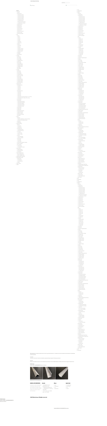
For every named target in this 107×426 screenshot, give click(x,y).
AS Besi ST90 (81, 41)
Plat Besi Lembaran (20, 48)
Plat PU (80, 312)
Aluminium (79, 13)
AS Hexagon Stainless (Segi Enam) (83, 109)
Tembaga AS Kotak (19, 60)
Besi (17, 34)
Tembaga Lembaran (81, 68)
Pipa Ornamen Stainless (82, 103)
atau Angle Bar (34, 353)
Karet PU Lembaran (20, 137)
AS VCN (80, 43)
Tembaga (18, 55)
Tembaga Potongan (20, 66)
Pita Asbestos (20, 159)
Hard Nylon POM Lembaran (82, 305)
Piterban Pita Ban (81, 339)
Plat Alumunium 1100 (20, 14)
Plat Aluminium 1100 (82, 16)
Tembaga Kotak (81, 63)
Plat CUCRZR (19, 68)
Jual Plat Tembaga (81, 243)
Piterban (18, 162)
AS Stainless (80, 89)
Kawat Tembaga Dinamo (20, 152)
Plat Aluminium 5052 (82, 188)
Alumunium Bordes (19, 28)
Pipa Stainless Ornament (21, 101)
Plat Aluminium (81, 15)
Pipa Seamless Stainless (82, 105)
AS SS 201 (19, 86)
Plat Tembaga (80, 61)
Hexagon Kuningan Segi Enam (83, 82)
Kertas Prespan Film (81, 154)
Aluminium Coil (81, 202)
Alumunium (18, 11)
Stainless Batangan (81, 284)
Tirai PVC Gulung (19, 145)
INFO (78, 178)
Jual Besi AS (81, 216)
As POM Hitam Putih (20, 129)
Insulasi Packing (80, 166)
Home (78, 9)
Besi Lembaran (81, 51)
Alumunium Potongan (20, 33)
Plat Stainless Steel (20, 90)
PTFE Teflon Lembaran (82, 138)
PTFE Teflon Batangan (82, 137)
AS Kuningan (80, 75)
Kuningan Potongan (20, 81)
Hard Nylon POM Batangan (82, 133)
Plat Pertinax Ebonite (81, 146)
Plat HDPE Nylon (81, 131)
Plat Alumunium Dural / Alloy (21, 21)
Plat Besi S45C (81, 50)
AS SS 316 (19, 88)
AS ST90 (19, 39)
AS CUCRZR (18, 67)
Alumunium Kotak (19, 32)
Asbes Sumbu (81, 172)
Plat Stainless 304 (81, 97)
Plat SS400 (19, 45)
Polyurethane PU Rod (82, 140)
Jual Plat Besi (81, 54)
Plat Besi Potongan (20, 49)
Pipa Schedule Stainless (82, 106)
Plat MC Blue (19, 141)
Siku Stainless (80, 111)
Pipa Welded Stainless (82, 104)
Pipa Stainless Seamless (21, 102)
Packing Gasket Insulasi (20, 157)
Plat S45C (19, 47)
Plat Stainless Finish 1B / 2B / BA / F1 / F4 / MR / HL (25, 96)
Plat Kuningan (80, 76)
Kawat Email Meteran (81, 159)
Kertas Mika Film (81, 326)
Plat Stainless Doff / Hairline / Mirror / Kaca (24, 97)
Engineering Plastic (19, 123)
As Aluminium (80, 14)
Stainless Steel (19, 83)
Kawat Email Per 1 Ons (82, 158)
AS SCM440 (19, 41)
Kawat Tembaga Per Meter (20, 155)
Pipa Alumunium (19, 25)
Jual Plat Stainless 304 (82, 117)
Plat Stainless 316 (81, 98)
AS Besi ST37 (81, 209)
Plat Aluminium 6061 (82, 20)
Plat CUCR (80, 71)
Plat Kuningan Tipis (20, 82)
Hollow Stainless (81, 110)
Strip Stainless (81, 271)
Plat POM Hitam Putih (21, 130)
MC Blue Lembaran (81, 145)
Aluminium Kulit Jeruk (82, 33)
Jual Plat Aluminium (82, 22)
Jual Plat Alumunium (20, 20)
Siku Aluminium (81, 29)
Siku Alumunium (19, 27)
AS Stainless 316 (81, 92)
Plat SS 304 (19, 93)
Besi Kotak (80, 56)
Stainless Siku (19, 109)
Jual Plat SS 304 (81, 99)
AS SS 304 (19, 87)
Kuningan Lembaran (20, 80)
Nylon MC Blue (19, 138)
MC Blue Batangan (81, 144)
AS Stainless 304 (81, 90)
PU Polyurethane (81, 139)
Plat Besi (80, 47)
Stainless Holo (19, 108)
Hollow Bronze (19, 122)
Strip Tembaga (19, 59)
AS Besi (18, 35)
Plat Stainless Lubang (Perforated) (83, 112)
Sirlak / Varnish (19, 163)
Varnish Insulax (81, 174)
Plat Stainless (80, 95)
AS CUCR (80, 70)
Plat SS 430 (19, 95)
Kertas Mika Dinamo (20, 150)
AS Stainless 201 (81, 91)
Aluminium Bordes (81, 30)
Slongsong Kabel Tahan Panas (21, 156)
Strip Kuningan (19, 73)
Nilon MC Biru (80, 143)
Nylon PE (18, 124)
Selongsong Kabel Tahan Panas (83, 164)
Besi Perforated (19, 54)
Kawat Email (19, 61)
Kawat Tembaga (81, 64)
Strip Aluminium (81, 28)
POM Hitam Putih (19, 128)
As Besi (80, 37)
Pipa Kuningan (19, 76)
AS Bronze (18, 117)
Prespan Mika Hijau (19, 149)
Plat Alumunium (19, 13)
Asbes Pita (80, 171)
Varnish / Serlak (80, 173)
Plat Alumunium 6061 (21, 18)
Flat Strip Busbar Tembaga (82, 62)
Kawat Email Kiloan (81, 160)
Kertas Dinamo (19, 148)
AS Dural (18, 12)
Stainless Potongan (81, 116)
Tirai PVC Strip (81, 150)
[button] (46, 10)
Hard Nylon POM (81, 132)
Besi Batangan (81, 44)
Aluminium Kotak (81, 34)
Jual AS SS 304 (81, 264)
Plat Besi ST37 (81, 49)
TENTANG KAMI (79, 181)
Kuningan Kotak (81, 78)
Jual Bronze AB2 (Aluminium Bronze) (83, 126)
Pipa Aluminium (81, 27)
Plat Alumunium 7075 (21, 19)
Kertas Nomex (19, 151)
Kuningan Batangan (81, 83)
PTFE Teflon (19, 131)
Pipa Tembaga (19, 62)
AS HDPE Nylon (81, 130)
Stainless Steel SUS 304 (82, 118)
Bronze (18, 116)
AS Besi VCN (19, 42)
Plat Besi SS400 (81, 48)
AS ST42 (19, 38)
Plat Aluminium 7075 (82, 21)
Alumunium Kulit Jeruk (20, 31)
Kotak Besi (18, 53)
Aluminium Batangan (81, 35)
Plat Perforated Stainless (20, 110)
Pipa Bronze (19, 121)
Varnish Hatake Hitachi (82, 346)
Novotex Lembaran (19, 143)
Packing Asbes (19, 158)
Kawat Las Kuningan (20, 75)
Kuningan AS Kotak (19, 74)
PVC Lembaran (19, 144)
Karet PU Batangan (20, 136)
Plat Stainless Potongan (20, 114)
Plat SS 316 (19, 94)
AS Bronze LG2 (81, 123)
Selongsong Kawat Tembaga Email (83, 165)
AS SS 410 (19, 89)
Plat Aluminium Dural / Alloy (83, 23)
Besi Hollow (80, 55)
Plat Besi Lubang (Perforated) (83, 57)
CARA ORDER (79, 179)
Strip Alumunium (19, 26)
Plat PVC (80, 319)
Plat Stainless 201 (81, 96)
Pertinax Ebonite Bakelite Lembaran (22, 142)
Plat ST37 (19, 46)
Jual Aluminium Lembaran (82, 195)
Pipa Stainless (19, 100)
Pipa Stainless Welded (21, 103)
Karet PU (18, 135)
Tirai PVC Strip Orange (82, 151)
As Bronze (80, 291)
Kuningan (18, 69)
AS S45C (19, 40)
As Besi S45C (81, 42)
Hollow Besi (18, 52)
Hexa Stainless (19, 107)
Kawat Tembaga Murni (82, 161)
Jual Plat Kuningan (81, 257)
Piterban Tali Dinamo (81, 167)
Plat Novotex (80, 147)
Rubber (18, 164)
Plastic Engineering (80, 298)
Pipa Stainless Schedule (21, 104)
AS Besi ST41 (81, 40)
